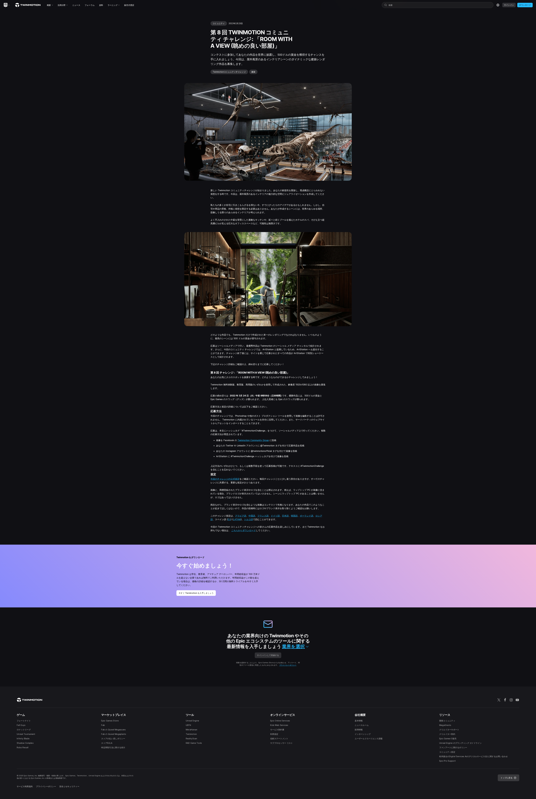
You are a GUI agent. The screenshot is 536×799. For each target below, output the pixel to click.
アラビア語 (240, 515)
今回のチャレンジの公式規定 (225, 479)
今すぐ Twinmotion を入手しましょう (196, 593)
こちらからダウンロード (243, 530)
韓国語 (294, 515)
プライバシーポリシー (287, 665)
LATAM (237, 519)
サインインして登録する (268, 655)
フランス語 (263, 515)
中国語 (251, 515)
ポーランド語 (306, 515)
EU (229, 519)
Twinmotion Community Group (253, 440)
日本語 (285, 515)
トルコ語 (248, 519)
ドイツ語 (275, 515)
